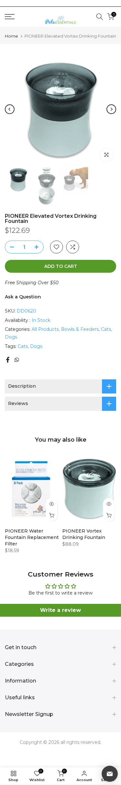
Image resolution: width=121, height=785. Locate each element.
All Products (45, 329)
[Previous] (10, 109)
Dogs (11, 337)
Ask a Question (23, 297)
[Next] (111, 109)
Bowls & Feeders (80, 329)
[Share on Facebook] (8, 360)
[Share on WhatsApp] (17, 360)
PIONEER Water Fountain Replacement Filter (32, 537)
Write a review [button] (60, 610)
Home (11, 36)
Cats (106, 329)
